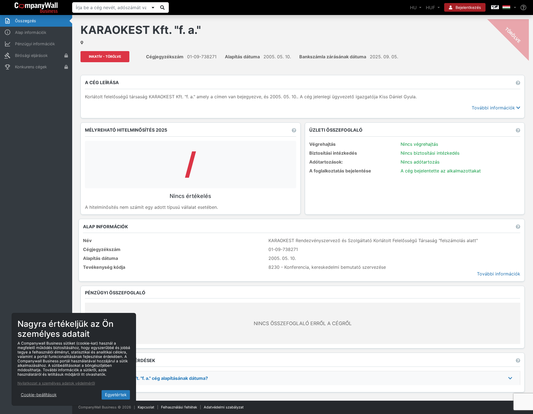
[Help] (523, 7)
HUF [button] (431, 7)
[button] (503, 7)
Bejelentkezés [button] (467, 7)
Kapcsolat (146, 407)
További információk (494, 108)
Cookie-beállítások (39, 394)
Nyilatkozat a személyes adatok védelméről (56, 383)
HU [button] (414, 7)
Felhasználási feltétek (179, 407)
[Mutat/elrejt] (153, 7)
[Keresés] (162, 7)
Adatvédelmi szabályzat (224, 407)
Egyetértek (116, 394)
